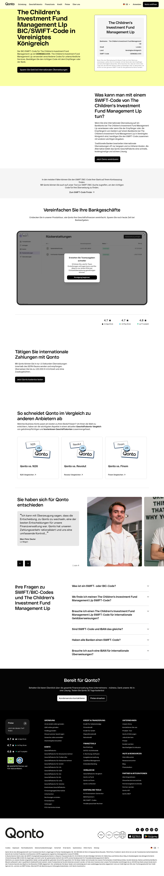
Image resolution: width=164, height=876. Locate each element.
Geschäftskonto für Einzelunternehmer (58, 754)
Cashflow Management (91, 760)
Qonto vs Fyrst (88, 777)
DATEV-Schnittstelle (90, 750)
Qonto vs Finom (88, 780)
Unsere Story (127, 724)
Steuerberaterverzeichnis (131, 780)
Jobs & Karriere (127, 737)
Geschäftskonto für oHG (53, 781)
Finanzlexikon (127, 767)
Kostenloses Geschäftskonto (54, 787)
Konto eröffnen (151, 4)
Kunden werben (128, 744)
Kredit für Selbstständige (92, 724)
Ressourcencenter (129, 760)
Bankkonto (99, 125)
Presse (124, 741)
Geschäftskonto (127, 149)
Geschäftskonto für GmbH (53, 764)
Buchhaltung (87, 747)
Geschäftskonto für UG (52, 767)
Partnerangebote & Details (132, 784)
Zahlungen (48, 804)
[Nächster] (28, 563)
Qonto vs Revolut (89, 784)
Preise (11, 723)
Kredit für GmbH (89, 731)
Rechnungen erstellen (52, 797)
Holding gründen (50, 731)
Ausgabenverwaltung (91, 757)
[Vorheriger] (20, 563)
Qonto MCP (126, 794)
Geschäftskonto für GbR (53, 770)
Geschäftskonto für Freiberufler (55, 757)
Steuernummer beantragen (54, 734)
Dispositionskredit (89, 734)
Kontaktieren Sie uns (129, 727)
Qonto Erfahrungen (129, 734)
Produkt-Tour (127, 731)
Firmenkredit (87, 727)
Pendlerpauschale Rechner (93, 803)
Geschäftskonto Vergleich (92, 774)
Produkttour (57, 217)
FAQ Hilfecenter (128, 757)
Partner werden (128, 787)
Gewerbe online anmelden (53, 737)
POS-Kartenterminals (52, 807)
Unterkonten (49, 794)
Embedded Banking (90, 764)
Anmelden (137, 4)
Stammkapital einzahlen (53, 741)
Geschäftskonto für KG (52, 777)
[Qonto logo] (10, 4)
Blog (124, 764)
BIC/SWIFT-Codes (89, 800)
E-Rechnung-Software (91, 754)
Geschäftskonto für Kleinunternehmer (58, 760)
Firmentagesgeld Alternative (54, 791)
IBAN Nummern (88, 797)
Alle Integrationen (128, 777)
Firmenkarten (49, 801)
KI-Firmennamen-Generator (93, 793)
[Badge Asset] (137, 829)
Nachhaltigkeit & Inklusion (131, 747)
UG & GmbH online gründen (54, 724)
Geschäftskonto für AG (52, 774)
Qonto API (126, 790)
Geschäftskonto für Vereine (54, 784)
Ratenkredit (87, 737)
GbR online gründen (51, 727)
